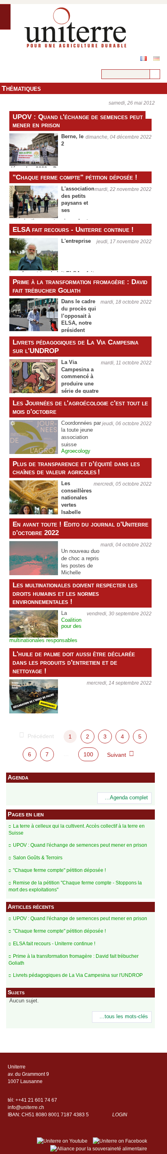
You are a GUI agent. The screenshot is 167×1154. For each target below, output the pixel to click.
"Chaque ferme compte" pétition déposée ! (75, 177)
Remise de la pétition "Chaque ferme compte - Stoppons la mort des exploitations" (75, 886)
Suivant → (120, 754)
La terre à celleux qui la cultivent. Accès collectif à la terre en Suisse (77, 829)
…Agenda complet (126, 798)
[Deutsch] (156, 59)
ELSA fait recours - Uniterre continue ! (73, 229)
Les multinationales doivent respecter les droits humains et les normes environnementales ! (75, 593)
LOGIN (119, 1115)
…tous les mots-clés (123, 1016)
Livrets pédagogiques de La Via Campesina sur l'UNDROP (76, 346)
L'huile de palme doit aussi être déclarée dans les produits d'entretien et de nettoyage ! (74, 662)
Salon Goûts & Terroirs (37, 858)
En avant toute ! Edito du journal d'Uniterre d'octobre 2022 (80, 528)
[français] (143, 59)
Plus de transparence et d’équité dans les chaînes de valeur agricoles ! (76, 468)
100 (88, 754)
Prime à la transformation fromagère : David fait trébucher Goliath (80, 286)
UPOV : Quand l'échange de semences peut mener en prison (78, 121)
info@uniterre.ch (26, 1107)
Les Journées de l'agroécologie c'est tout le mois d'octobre (80, 407)
